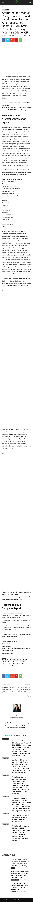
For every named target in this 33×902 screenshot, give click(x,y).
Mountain (5, 663)
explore (19, 659)
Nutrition (13, 891)
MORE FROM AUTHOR (20, 736)
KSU (18, 661)
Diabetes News (14, 879)
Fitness (12, 868)
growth (4, 661)
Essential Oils (10, 7)
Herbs (9, 661)
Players (24, 663)
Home (3, 7)
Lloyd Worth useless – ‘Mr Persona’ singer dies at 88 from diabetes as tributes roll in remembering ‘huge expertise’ (24, 692)
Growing (25, 659)
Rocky (4, 665)
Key (14, 661)
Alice (4, 35)
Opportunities (16, 663)
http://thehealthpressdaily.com (16, 717)
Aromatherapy (11, 659)
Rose (9, 665)
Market (23, 661)
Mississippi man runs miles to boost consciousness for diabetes (8, 690)
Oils (10, 663)
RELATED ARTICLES (7, 736)
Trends (14, 665)
